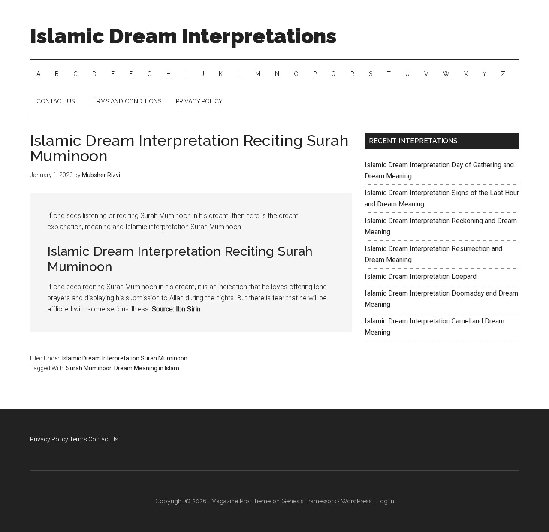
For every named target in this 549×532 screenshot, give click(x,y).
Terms (78, 439)
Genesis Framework (308, 501)
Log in (385, 501)
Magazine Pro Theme (241, 501)
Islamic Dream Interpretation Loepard (421, 276)
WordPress (356, 501)
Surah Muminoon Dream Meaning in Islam (122, 368)
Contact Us (103, 439)
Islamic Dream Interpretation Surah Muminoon (124, 358)
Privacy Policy (49, 439)
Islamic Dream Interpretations (183, 36)
